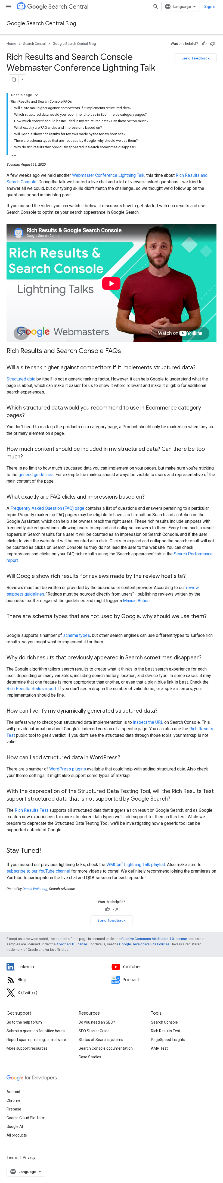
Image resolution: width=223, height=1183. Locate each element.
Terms (12, 1157)
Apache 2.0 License (71, 944)
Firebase (14, 1109)
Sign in (210, 6)
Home (11, 44)
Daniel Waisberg (35, 889)
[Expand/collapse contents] (36, 95)
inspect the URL (148, 722)
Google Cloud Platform (26, 1118)
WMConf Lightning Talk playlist (135, 864)
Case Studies (90, 1057)
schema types (76, 635)
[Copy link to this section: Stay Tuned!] (46, 851)
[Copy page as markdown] (14, 79)
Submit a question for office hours (36, 1031)
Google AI (15, 1126)
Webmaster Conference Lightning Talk (108, 175)
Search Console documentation (106, 1048)
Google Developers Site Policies (144, 944)
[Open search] (156, 6)
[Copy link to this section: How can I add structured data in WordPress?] (125, 758)
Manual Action (136, 600)
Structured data (21, 379)
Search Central (68, 6)
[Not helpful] (212, 44)
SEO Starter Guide (94, 1031)
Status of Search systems (101, 1039)
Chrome (13, 1100)
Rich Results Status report (31, 688)
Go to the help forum (24, 1022)
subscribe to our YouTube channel (38, 871)
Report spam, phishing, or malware (36, 1039)
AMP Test (159, 1048)
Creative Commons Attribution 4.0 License (154, 939)
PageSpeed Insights (168, 1039)
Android (13, 1092)
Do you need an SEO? (97, 1022)
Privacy (29, 1157)
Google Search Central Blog (41, 23)
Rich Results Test (31, 810)
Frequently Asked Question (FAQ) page (47, 508)
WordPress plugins (67, 769)
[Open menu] (8, 6)
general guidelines (36, 474)
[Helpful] (204, 44)
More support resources (27, 1048)
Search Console (164, 1022)
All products (17, 1135)
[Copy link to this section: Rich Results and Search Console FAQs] (126, 351)
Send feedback (195, 58)
